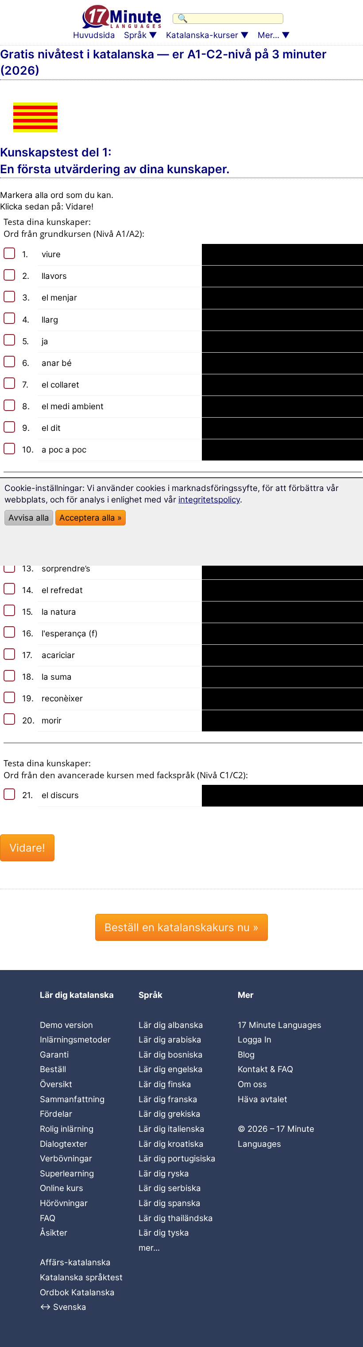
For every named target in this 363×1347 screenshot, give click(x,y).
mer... (149, 1248)
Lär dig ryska (164, 1173)
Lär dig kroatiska (171, 1144)
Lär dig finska (165, 1084)
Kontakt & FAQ (265, 1069)
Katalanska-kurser (202, 35)
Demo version (66, 1025)
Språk (135, 35)
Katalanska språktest (81, 1277)
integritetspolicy (209, 500)
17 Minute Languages (279, 1025)
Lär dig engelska (171, 1069)
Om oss (252, 1084)
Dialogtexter (63, 1144)
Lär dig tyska (164, 1233)
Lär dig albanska (171, 1025)
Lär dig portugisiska (177, 1158)
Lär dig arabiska (170, 1040)
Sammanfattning (72, 1099)
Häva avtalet (262, 1099)
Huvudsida (94, 35)
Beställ (53, 1069)
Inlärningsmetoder (75, 1040)
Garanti (54, 1055)
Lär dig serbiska (170, 1188)
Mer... (268, 35)
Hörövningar (64, 1203)
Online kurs (61, 1188)
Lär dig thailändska (176, 1218)
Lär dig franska (168, 1099)
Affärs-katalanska (75, 1262)
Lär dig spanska (170, 1203)
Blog (246, 1055)
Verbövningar (66, 1158)
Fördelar (56, 1114)
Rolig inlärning (66, 1129)
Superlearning (67, 1173)
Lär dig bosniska (171, 1055)
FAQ (47, 1218)
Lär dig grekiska (170, 1114)
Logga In (254, 1040)
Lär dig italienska (172, 1129)
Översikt (56, 1084)
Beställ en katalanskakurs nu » (181, 927)
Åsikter (53, 1233)
